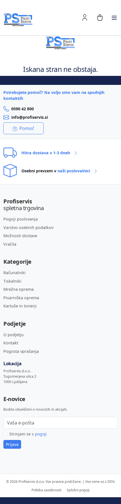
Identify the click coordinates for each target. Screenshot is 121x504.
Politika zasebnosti (46, 490)
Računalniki (14, 272)
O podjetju (13, 334)
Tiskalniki (12, 281)
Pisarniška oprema (21, 297)
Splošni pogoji (78, 490)
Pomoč (26, 128)
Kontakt (10, 342)
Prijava (12, 444)
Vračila (9, 244)
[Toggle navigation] (114, 17)
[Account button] (84, 17)
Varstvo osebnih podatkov (28, 227)
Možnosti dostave (20, 235)
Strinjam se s (28, 434)
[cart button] (100, 17)
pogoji (41, 434)
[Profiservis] (18, 20)
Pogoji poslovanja (20, 219)
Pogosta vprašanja (21, 351)
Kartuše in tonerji (20, 306)
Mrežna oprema (18, 289)
